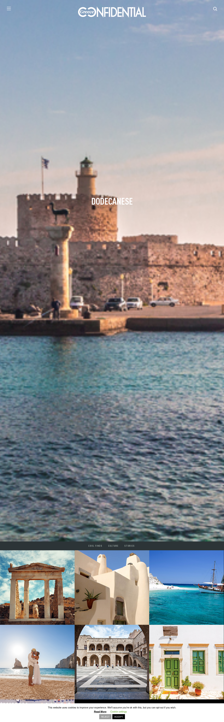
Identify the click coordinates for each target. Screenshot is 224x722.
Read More (100, 711)
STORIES (129, 546)
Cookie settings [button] (118, 711)
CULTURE (113, 546)
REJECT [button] (105, 716)
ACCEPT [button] (118, 716)
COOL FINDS (95, 546)
